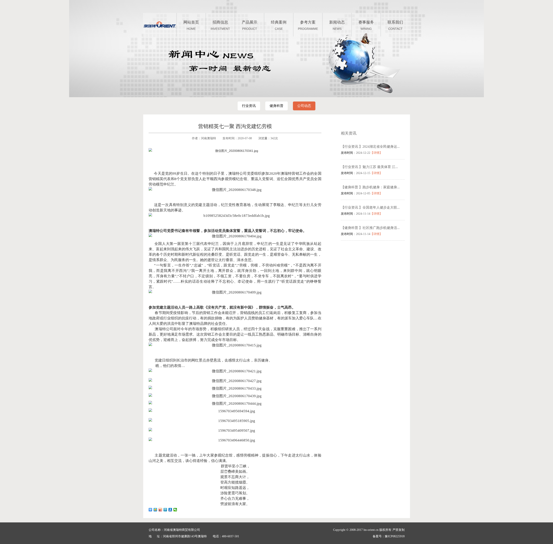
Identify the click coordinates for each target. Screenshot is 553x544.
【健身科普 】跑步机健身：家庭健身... (370, 187)
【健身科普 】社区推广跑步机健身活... (370, 228)
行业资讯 (249, 106)
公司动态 (304, 106)
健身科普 (276, 106)
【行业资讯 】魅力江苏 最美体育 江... (369, 167)
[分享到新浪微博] (160, 509)
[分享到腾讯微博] (165, 509)
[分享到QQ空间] (155, 509)
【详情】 (376, 152)
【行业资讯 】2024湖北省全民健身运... (370, 146)
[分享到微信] (175, 509)
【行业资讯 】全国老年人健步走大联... (370, 207)
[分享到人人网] (170, 509)
